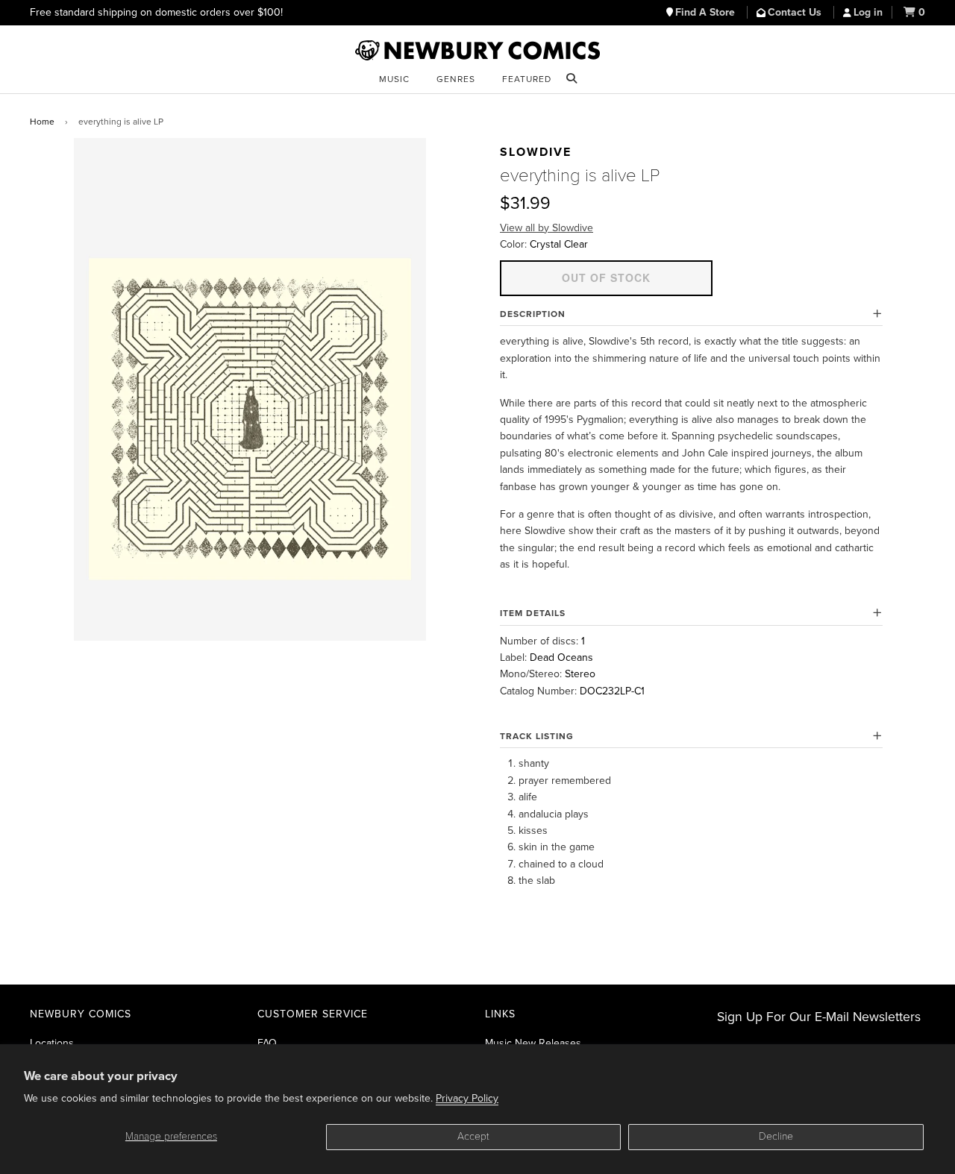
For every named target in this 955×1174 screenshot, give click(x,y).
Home (42, 121)
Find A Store (706, 12)
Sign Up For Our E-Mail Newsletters (819, 1017)
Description (533, 314)
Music (394, 79)
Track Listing (537, 736)
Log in (868, 12)
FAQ (267, 1043)
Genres (455, 79)
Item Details (533, 613)
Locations (52, 1043)
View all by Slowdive (546, 228)
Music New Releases (533, 1043)
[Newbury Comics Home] (477, 51)
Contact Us (796, 12)
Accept (473, 1136)
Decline (776, 1136)
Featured (526, 79)
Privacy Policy (467, 1098)
